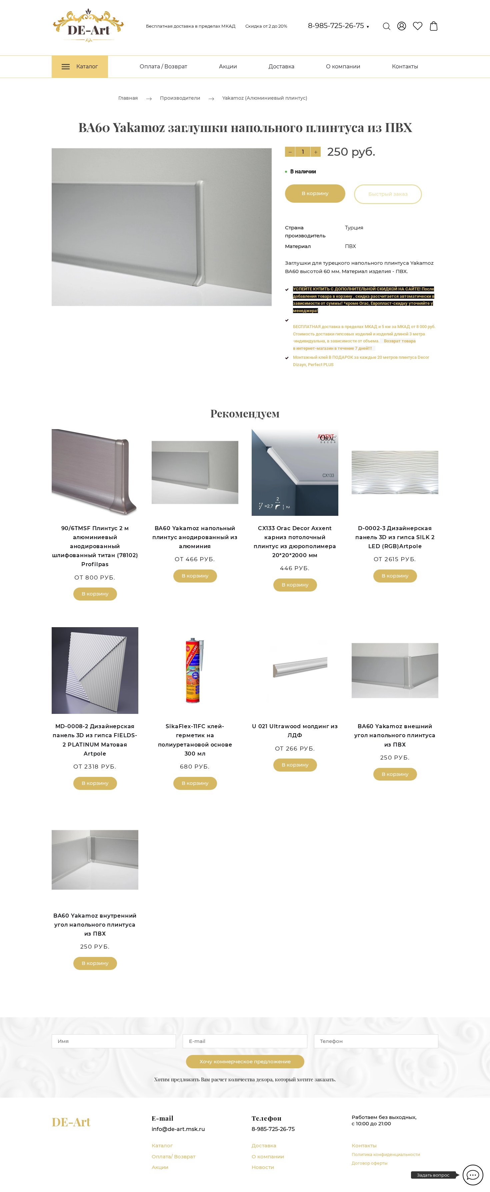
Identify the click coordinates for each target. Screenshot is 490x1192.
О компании (343, 66)
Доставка (281, 66)
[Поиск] (386, 26)
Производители (180, 98)
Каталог (162, 1145)
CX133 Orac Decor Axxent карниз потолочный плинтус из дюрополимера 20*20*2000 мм (295, 542)
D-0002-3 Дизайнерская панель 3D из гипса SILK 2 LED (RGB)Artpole (395, 537)
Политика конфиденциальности (386, 1154)
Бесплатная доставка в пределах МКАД (190, 26)
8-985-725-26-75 (339, 25)
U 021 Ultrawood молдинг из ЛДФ (295, 731)
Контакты (405, 66)
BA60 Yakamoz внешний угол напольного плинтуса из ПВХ (394, 735)
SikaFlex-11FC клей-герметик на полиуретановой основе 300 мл (195, 740)
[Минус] (290, 152)
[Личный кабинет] (401, 26)
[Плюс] (316, 152)
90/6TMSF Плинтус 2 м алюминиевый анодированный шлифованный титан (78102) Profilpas (95, 546)
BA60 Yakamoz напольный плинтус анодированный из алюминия (195, 537)
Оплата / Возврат (163, 66)
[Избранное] (417, 26)
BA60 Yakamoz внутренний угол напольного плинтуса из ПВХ (95, 925)
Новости (263, 1167)
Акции (228, 66)
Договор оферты (370, 1163)
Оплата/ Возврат (173, 1156)
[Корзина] (433, 26)
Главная (128, 98)
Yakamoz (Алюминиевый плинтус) (264, 98)
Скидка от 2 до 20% (266, 26)
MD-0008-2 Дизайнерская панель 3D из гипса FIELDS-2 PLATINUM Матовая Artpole (95, 740)
